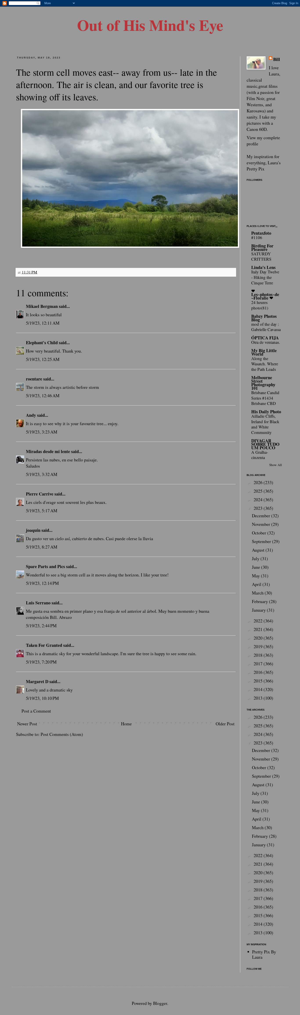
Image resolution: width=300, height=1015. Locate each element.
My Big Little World (264, 352)
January (259, 610)
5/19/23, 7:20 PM (41, 662)
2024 (259, 500)
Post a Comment (36, 711)
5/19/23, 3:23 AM (41, 432)
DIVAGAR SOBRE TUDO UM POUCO (265, 444)
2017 (259, 664)
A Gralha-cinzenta (259, 454)
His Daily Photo (266, 411)
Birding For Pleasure (262, 247)
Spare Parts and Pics (45, 566)
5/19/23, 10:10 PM (42, 698)
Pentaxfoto (261, 233)
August (259, 550)
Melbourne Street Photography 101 (263, 382)
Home (126, 724)
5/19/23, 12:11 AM (43, 323)
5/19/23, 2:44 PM (41, 626)
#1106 (256, 237)
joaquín (33, 530)
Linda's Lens (263, 267)
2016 (259, 672)
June (256, 567)
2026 (259, 482)
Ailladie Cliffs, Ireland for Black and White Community (265, 424)
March (258, 593)
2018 (259, 655)
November (261, 524)
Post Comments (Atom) (62, 734)
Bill (276, 59)
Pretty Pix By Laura (264, 954)
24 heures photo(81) (259, 305)
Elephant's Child (42, 342)
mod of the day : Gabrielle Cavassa (266, 326)
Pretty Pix (255, 169)
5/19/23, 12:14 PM (42, 583)
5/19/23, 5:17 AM (41, 511)
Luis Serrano (38, 603)
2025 (259, 491)
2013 (259, 698)
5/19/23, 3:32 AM (41, 474)
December (261, 516)
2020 (259, 638)
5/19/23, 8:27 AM (41, 547)
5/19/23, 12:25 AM (43, 359)
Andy (31, 415)
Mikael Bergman (42, 306)
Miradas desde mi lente (48, 451)
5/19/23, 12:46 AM (43, 396)
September (262, 541)
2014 (259, 689)
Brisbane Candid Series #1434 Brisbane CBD (265, 398)
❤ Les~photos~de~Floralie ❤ (265, 294)
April (257, 584)
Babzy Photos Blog (264, 318)
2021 (259, 629)
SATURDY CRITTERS (261, 256)
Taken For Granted (44, 645)
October (259, 533)
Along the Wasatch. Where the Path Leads (264, 364)
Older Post (225, 724)
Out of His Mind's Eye (150, 25)
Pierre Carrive (39, 494)
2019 (259, 646)
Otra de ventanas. (265, 342)
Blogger (160, 1003)
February (260, 601)
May (256, 576)
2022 (259, 621)
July (256, 558)
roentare (34, 379)
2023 (259, 508)
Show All (275, 465)
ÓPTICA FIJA (265, 338)
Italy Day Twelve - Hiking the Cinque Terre (265, 277)
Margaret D (37, 681)
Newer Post (27, 724)
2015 (259, 681)
